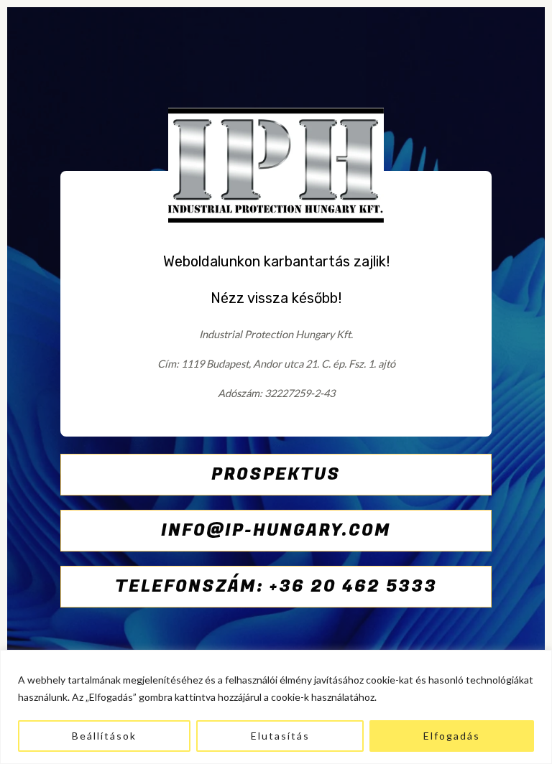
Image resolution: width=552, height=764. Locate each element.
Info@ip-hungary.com (276, 530)
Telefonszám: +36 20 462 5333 (276, 586)
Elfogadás (451, 736)
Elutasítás (280, 736)
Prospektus (276, 474)
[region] (276, 707)
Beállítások (104, 736)
